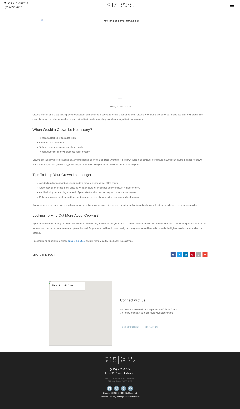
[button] (173, 254)
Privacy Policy (116, 397)
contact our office (76, 241)
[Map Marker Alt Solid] (123, 388)
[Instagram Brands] (116, 388)
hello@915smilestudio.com (120, 373)
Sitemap (104, 397)
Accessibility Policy (131, 397)
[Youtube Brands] (130, 388)
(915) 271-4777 (120, 369)
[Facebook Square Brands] (109, 388)
